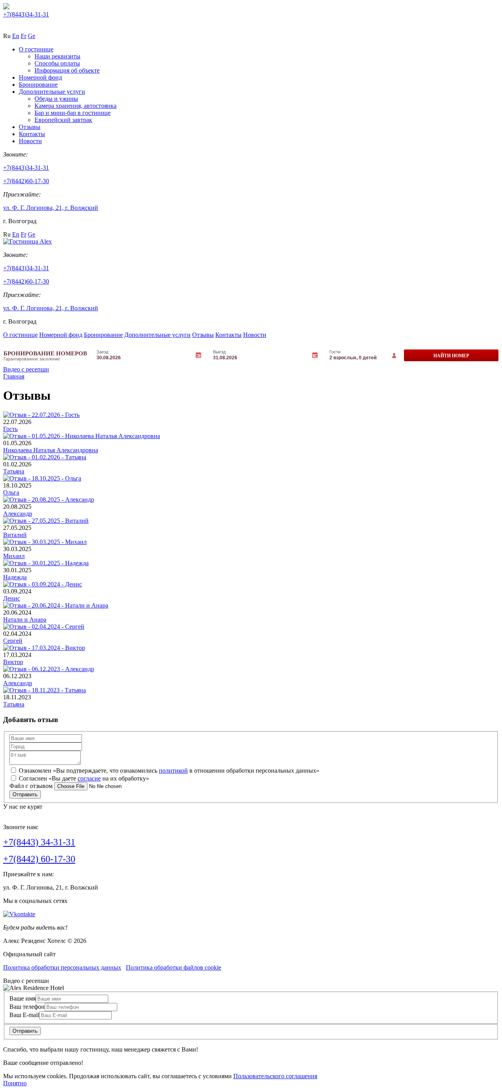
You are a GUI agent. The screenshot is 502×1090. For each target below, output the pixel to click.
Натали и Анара (24, 619)
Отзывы (29, 127)
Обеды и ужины (56, 98)
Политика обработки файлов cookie (173, 967)
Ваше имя (22, 998)
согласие (89, 778)
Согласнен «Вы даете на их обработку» (84, 778)
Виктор (13, 662)
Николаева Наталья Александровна (50, 450)
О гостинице (36, 49)
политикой (173, 770)
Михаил (14, 556)
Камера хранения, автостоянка (75, 105)
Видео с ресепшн (26, 369)
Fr (23, 36)
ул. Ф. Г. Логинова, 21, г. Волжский (50, 207)
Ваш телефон (27, 1006)
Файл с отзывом (31, 785)
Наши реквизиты (57, 56)
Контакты (32, 134)
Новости (30, 141)
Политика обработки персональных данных (62, 967)
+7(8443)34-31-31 (26, 14)
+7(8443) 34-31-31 (39, 842)
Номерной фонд (40, 77)
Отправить (25, 1031)
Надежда (15, 577)
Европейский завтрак (63, 119)
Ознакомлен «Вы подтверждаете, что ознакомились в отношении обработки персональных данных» (169, 770)
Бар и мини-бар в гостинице (73, 112)
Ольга (11, 492)
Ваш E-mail (24, 1015)
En (15, 36)
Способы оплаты (57, 63)
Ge (31, 36)
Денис (11, 598)
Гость (10, 429)
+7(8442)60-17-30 (26, 181)
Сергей (12, 640)
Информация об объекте (67, 70)
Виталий (15, 534)
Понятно (15, 1083)
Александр (17, 513)
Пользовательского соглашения (275, 1076)
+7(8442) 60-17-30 (39, 859)
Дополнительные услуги (52, 91)
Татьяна (13, 471)
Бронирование (38, 84)
